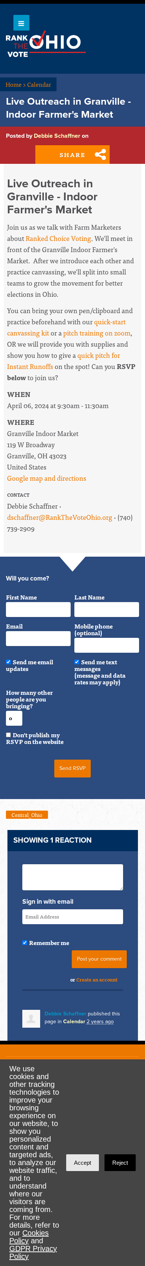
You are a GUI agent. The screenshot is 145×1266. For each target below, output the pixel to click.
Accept (82, 1163)
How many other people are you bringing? (29, 699)
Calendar (39, 84)
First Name (21, 597)
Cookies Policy (29, 1237)
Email (14, 626)
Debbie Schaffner (57, 136)
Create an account (96, 979)
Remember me (49, 942)
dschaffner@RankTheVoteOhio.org (59, 517)
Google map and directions (46, 478)
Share (72, 154)
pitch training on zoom (96, 332)
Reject (120, 1163)
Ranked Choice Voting (58, 238)
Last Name (89, 597)
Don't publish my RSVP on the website (35, 738)
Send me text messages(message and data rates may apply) (100, 671)
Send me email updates (29, 665)
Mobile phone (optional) (93, 629)
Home (16, 84)
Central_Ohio (27, 815)
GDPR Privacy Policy (33, 1252)
